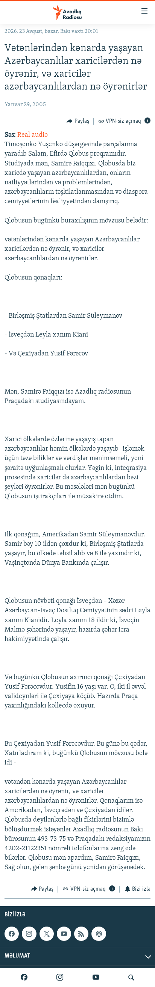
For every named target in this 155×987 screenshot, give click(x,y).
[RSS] (81, 934)
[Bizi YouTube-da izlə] (96, 977)
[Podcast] (98, 934)
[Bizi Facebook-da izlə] (24, 977)
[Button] (78, 121)
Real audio (32, 135)
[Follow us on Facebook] (12, 934)
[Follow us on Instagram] (29, 934)
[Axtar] (131, 977)
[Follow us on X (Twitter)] (47, 934)
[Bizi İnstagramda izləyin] (59, 977)
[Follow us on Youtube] (64, 934)
